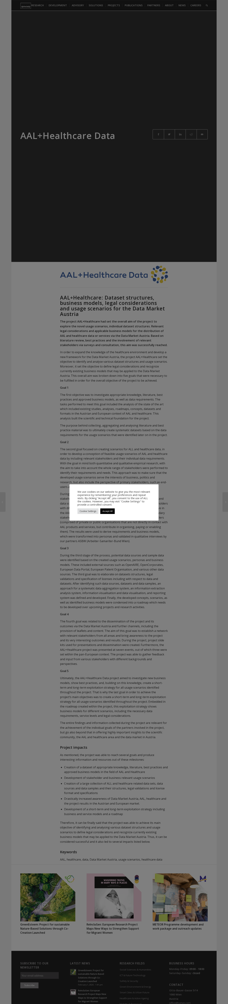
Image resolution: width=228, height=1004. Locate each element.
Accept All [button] (107, 511)
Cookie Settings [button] (88, 511)
